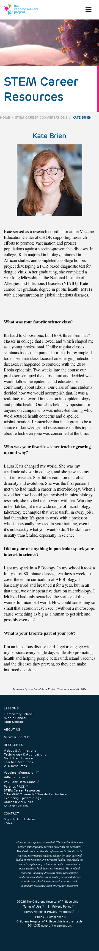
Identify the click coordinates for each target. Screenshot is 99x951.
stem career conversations (41, 117)
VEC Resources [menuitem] (15, 766)
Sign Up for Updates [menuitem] (19, 819)
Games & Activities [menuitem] (18, 802)
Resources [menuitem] (13, 745)
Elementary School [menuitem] (18, 714)
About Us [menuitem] (12, 729)
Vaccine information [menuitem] (19, 772)
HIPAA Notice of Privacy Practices (47, 912)
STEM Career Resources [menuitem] (22, 790)
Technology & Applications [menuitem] (25, 754)
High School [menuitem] (13, 722)
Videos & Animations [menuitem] (20, 751)
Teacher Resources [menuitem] (18, 762)
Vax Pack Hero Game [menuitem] (20, 782)
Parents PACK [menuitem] (14, 786)
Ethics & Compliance (49, 917)
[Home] (21, 10)
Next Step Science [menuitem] (18, 758)
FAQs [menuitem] (8, 823)
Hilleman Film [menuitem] (14, 777)
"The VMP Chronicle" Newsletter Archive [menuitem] (35, 794)
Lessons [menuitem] (11, 708)
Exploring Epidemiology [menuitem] (22, 798)
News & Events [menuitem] (17, 737)
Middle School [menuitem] (15, 718)
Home (5, 117)
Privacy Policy (61, 906)
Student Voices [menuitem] (16, 806)
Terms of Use (32, 906)
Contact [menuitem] (11, 813)
